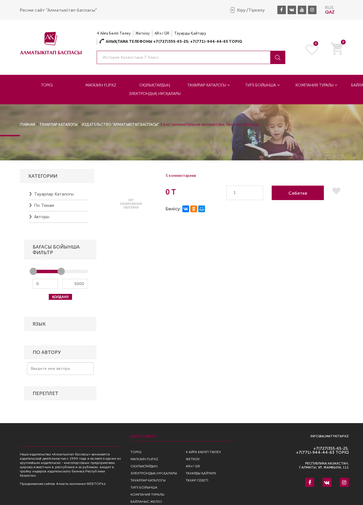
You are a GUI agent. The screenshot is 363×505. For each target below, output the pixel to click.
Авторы (41, 216)
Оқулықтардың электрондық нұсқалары (155, 89)
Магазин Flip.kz (100, 85)
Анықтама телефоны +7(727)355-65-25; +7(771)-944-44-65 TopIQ (171, 41)
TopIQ (47, 85)
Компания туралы (315, 85)
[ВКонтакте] (185, 208)
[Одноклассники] (193, 208)
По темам (44, 205)
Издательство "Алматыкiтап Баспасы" (120, 124)
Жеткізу (143, 33)
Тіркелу (256, 10)
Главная (27, 124)
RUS (329, 7)
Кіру (241, 10)
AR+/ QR (162, 33)
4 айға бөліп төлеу (114, 33)
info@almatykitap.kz (330, 436)
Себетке (297, 193)
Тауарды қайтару (190, 33)
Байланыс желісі (146, 502)
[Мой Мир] (201, 208)
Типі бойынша (261, 85)
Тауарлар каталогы (207, 85)
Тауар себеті (197, 480)
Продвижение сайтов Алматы (44, 484)
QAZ (330, 12)
